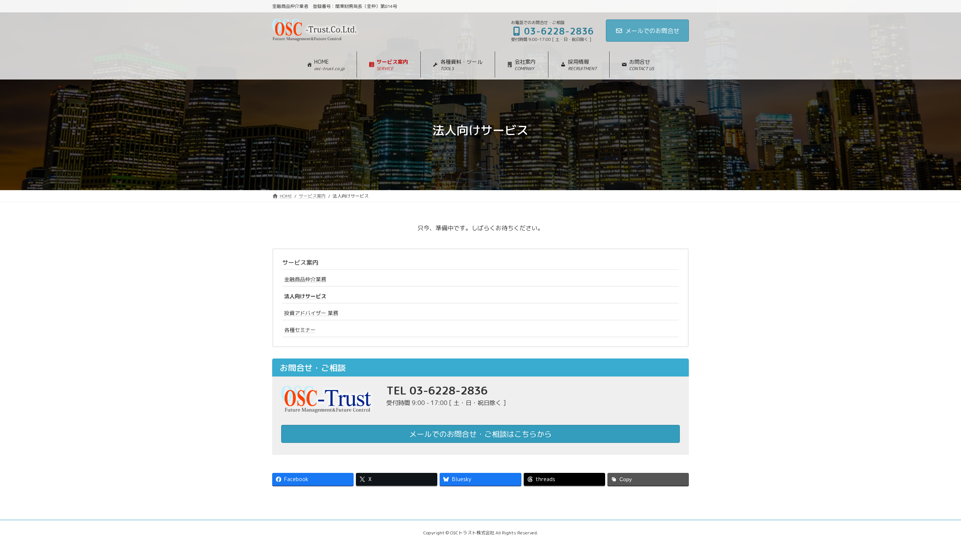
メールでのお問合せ (652, 31)
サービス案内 (300, 262)
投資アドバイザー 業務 (311, 312)
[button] (388, 64)
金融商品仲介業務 (305, 279)
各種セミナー (300, 329)
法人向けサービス (305, 296)
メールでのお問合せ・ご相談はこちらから (480, 434)
